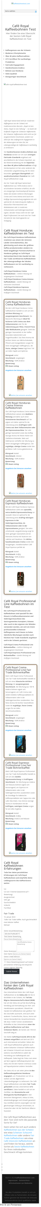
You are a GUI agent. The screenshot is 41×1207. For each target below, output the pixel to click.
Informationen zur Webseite (20, 1183)
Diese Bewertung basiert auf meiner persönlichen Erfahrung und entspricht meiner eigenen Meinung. (18, 964)
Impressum (13, 1180)
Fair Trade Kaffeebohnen (19, 1137)
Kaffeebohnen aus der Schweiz (19, 1129)
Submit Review (11, 971)
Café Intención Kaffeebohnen (18, 1141)
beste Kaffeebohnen (24, 1146)
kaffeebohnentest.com (25, 1178)
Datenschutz (24, 1180)
